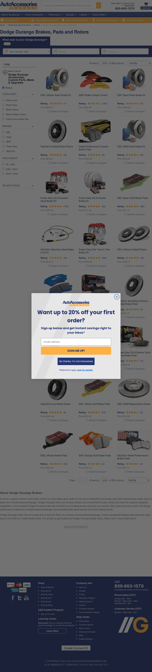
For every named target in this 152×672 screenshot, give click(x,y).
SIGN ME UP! (76, 351)
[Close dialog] (116, 296)
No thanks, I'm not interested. (76, 361)
